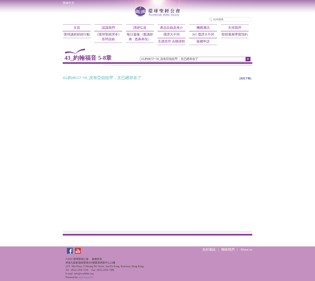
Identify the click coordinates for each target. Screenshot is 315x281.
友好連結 (208, 249)
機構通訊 (203, 28)
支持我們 (234, 28)
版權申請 (203, 41)
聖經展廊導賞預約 (234, 34)
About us (246, 249)
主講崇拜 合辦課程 (171, 41)
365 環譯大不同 (203, 34)
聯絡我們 (227, 249)
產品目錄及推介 (171, 28)
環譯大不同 (171, 34)
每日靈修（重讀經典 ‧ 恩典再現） (140, 37)
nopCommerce (85, 277)
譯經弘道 (139, 28)
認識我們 (108, 28)
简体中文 (68, 2)
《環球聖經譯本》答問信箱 (108, 37)
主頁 (76, 28)
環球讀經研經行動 (77, 34)
